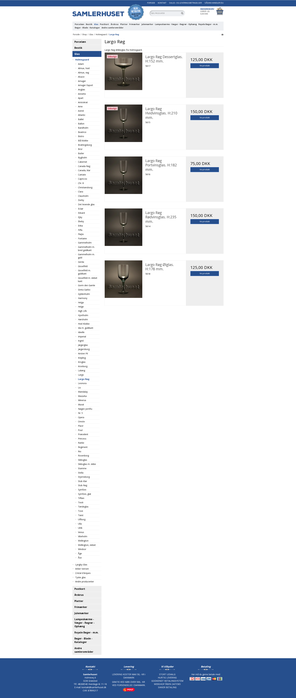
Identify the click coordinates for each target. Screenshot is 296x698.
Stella (80, 472)
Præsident (83, 434)
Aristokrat (83, 102)
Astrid (81, 110)
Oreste (81, 421)
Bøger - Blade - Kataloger (87, 27)
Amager (82, 81)
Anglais (81, 89)
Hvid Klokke (84, 323)
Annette (82, 93)
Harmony (82, 298)
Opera (81, 417)
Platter (124, 24)
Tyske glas (80, 577)
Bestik (89, 24)
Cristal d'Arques (83, 573)
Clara (80, 191)
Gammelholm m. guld (86, 256)
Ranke (81, 442)
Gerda (81, 261)
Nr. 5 (80, 413)
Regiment (83, 447)
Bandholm (83, 127)
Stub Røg (82, 485)
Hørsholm (83, 319)
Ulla (80, 523)
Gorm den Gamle (86, 285)
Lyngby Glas (81, 564)
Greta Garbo (84, 289)
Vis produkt (205, 65)
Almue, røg (83, 72)
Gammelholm (85, 242)
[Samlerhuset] (109, 12)
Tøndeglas (83, 506)
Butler (81, 153)
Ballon (81, 123)
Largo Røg (83, 379)
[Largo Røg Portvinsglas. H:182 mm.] (123, 175)
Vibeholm (82, 536)
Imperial (82, 336)
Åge (80, 553)
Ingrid (81, 340)
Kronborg (82, 366)
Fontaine (82, 238)
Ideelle (81, 332)
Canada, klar (84, 170)
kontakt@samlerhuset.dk (94, 687)
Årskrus (115, 24)
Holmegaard (82, 59)
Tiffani (81, 498)
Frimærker (134, 24)
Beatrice (82, 132)
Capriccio (82, 178)
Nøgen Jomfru (85, 408)
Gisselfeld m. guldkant (84, 272)
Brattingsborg (85, 144)
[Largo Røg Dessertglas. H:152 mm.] (123, 71)
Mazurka (82, 396)
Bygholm (82, 157)
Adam (81, 63)
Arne (80, 106)
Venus (81, 532)
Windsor (82, 549)
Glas (96, 24)
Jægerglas (83, 345)
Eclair (80, 208)
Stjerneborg (84, 476)
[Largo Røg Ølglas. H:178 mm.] (123, 279)
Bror (80, 149)
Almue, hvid (84, 68)
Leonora (82, 383)
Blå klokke (83, 140)
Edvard (81, 212)
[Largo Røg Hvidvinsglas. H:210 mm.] (123, 123)
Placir (80, 425)
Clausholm (83, 195)
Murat (81, 404)
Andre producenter (84, 581)
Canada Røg (84, 166)
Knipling (82, 357)
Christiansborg (85, 187)
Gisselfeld (83, 266)
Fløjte (81, 234)
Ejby (80, 217)
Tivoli (80, 502)
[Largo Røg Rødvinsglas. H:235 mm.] (123, 227)
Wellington (83, 540)
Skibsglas (82, 459)
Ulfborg (81, 519)
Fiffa (80, 230)
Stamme (82, 468)
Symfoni (82, 489)
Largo (81, 374)
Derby (81, 200)
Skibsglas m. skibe (87, 464)
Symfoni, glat (84, 493)
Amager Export (85, 85)
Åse (80, 557)
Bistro (81, 136)
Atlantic (81, 114)
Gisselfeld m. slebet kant (87, 279)
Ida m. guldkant (85, 327)
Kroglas (82, 361)
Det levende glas (86, 204)
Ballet (81, 119)
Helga (81, 302)
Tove (80, 510)
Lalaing (81, 370)
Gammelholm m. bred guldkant (86, 248)
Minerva (82, 400)
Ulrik (80, 527)
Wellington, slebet (87, 545)
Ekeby (81, 221)
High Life (82, 310)
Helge (81, 306)
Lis (79, 387)
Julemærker (147, 24)
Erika (80, 225)
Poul (80, 430)
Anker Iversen (82, 568)
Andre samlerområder (112, 27)
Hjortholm (83, 315)
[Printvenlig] (222, 34)
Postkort (104, 24)
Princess (82, 438)
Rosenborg (83, 455)
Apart (80, 98)
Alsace (81, 76)
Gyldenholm (84, 293)
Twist (80, 515)
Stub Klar (82, 481)
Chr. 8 (81, 183)
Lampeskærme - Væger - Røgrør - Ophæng (176, 24)
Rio (79, 451)
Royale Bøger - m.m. (208, 24)
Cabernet (82, 161)
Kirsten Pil (83, 353)
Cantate (82, 174)
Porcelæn (79, 24)
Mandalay (83, 391)
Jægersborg (84, 349)
